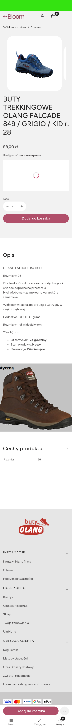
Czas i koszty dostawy (18, 667)
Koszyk (8, 597)
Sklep (7, 614)
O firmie (8, 570)
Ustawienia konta (15, 605)
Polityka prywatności (18, 579)
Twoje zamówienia (16, 623)
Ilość (6, 199)
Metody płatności (15, 658)
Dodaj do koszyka (36, 218)
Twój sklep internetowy (14, 27)
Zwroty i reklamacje (17, 675)
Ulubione (9, 631)
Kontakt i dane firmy (17, 561)
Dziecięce (36, 27)
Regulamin (10, 650)
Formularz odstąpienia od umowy (26, 684)
